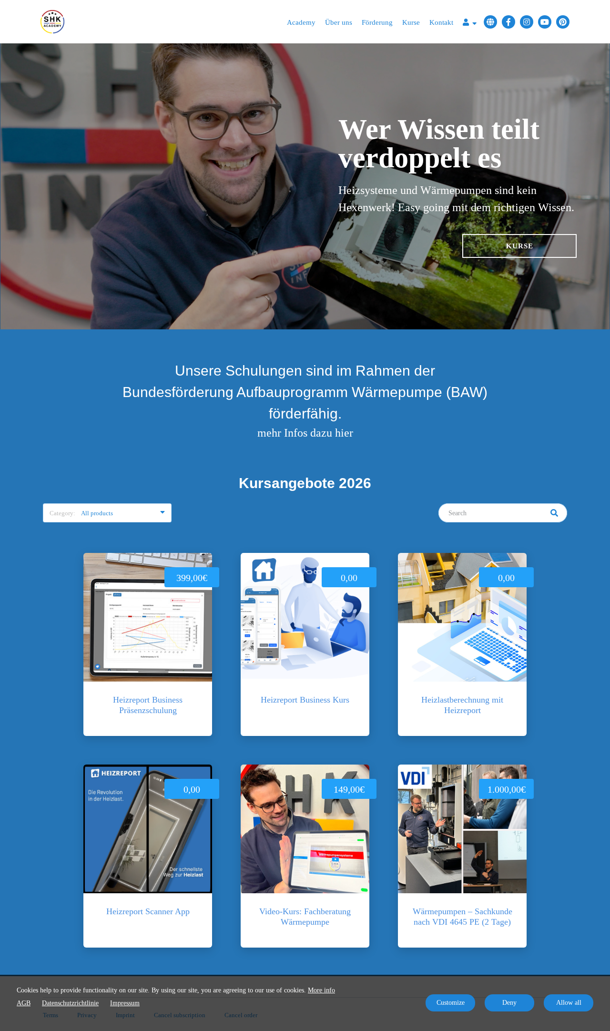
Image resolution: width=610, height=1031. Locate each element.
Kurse (411, 22)
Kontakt (441, 22)
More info (321, 990)
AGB (23, 1003)
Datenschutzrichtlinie (70, 1003)
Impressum (125, 1003)
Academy (301, 22)
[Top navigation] (470, 24)
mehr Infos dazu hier (305, 433)
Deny (509, 1002)
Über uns (338, 22)
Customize (451, 1002)
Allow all (568, 1002)
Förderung (377, 22)
